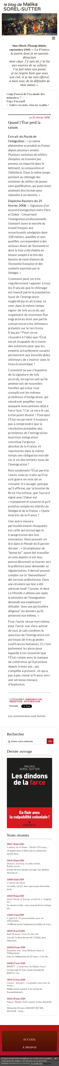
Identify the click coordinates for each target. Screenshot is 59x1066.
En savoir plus (37, 1063)
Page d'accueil (16, 101)
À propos (29, 1047)
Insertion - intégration (25, 701)
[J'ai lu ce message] (55, 1058)
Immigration (34, 699)
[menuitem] (31, 96)
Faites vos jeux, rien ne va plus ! (29, 105)
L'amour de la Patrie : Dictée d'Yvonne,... (28, 847)
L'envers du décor (16, 882)
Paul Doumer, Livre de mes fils (23, 934)
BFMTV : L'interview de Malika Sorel (26, 966)
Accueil (29, 1039)
